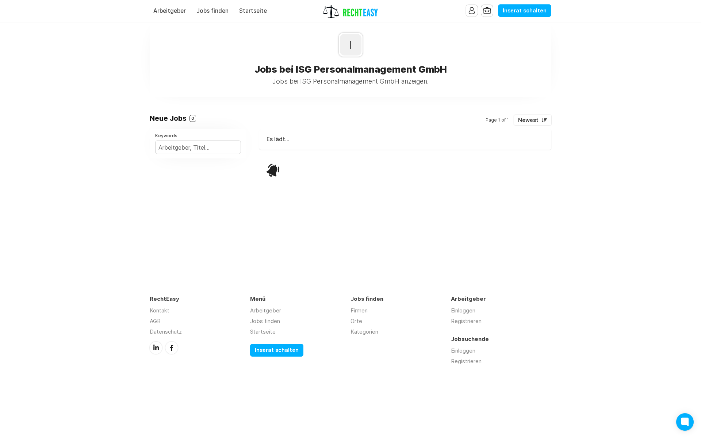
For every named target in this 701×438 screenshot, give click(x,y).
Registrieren (466, 321)
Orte (356, 321)
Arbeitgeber (169, 10)
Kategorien (364, 331)
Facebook (171, 348)
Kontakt (159, 310)
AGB (155, 321)
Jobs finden (212, 10)
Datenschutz (166, 331)
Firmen (359, 310)
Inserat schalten (525, 10)
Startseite (253, 10)
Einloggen (463, 310)
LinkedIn (156, 348)
